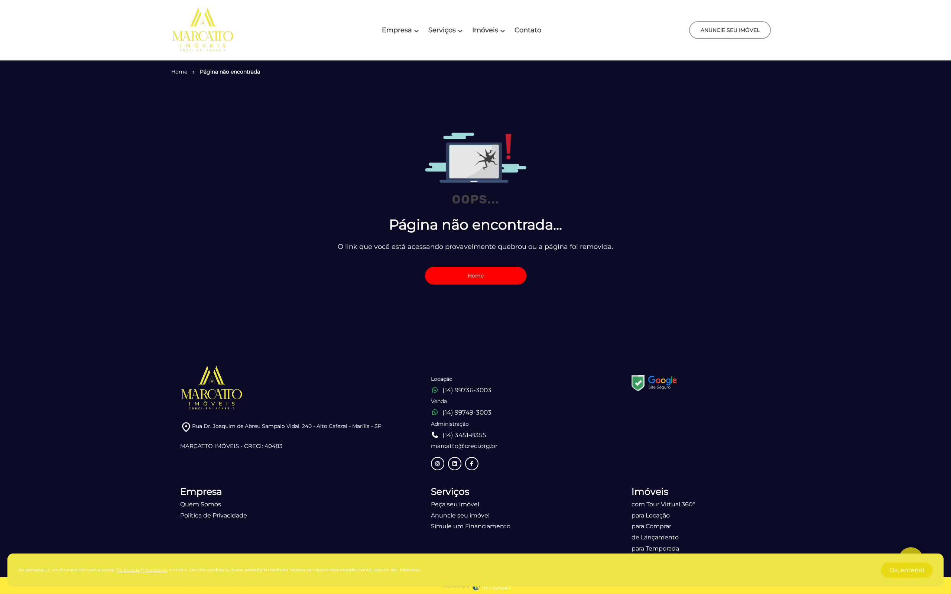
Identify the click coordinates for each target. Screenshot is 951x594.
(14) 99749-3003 (466, 412)
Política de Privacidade (213, 515)
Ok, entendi (906, 570)
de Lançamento (655, 537)
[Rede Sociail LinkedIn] (454, 463)
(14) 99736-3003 (466, 390)
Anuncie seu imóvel (460, 515)
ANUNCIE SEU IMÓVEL (730, 30)
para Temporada (655, 548)
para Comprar (651, 526)
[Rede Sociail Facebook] (471, 463)
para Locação (651, 515)
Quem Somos (200, 504)
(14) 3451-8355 (464, 435)
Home (476, 275)
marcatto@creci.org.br (464, 445)
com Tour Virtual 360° (663, 504)
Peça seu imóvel (455, 504)
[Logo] (202, 30)
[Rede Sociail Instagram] (437, 463)
